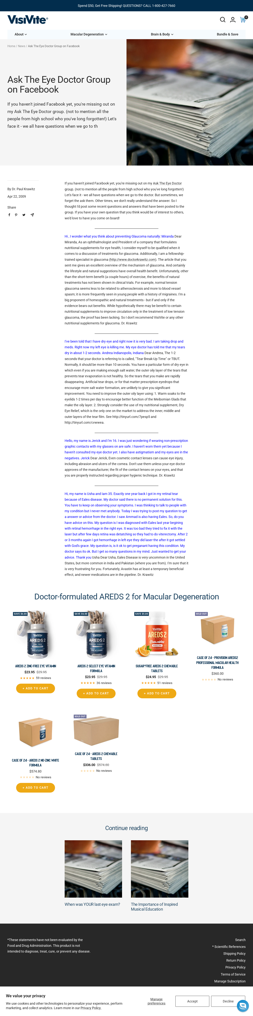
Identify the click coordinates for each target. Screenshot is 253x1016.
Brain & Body (160, 34)
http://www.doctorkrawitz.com (132, 259)
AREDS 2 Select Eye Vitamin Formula (96, 668)
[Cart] (243, 19)
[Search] (223, 19)
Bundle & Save (227, 34)
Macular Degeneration (87, 34)
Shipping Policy (234, 954)
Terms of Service (233, 974)
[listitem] (9, 214)
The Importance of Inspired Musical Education (154, 907)
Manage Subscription (230, 981)
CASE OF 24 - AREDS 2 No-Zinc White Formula (35, 762)
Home (11, 46)
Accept (192, 1001)
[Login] (233, 19)
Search (240, 940)
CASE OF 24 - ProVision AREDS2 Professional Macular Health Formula (217, 662)
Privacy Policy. (91, 1008)
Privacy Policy (235, 967)
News (21, 46)
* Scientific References (229, 947)
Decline (228, 1001)
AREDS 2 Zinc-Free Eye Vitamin (35, 666)
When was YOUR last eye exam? (92, 904)
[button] (243, 1006)
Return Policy (236, 960)
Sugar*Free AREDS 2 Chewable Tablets (157, 668)
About (19, 34)
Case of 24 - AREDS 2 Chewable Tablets (96, 756)
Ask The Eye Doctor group (39, 111)
